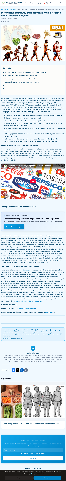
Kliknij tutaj (49, 312)
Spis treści (7, 68)
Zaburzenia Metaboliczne (28, 309)
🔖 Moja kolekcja (48, 3)
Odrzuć (19, 478)
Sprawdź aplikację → (14, 227)
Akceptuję (47, 478)
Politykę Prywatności (39, 453)
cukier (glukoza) (24, 270)
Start (26, 3)
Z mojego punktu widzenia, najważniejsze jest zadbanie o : (26, 72)
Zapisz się (33, 458)
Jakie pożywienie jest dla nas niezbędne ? (20, 79)
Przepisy (38, 3)
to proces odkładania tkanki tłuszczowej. (28, 301)
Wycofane (60, 3)
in (22, 370)
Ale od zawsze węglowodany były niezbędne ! (21, 75)
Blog (31, 3)
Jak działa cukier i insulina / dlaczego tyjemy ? (22, 82)
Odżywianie (12, 9)
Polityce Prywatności (37, 474)
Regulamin (31, 453)
